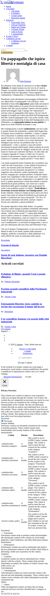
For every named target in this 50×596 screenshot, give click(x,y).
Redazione (8, 312)
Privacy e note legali (27, 349)
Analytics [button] (5, 554)
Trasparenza (27, 353)
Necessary (8, 421)
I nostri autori (16, 16)
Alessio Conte (10, 297)
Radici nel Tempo (18, 27)
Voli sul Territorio (18, 25)
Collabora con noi (13, 39)
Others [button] (3, 582)
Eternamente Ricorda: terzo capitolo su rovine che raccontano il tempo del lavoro (22, 305)
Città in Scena (17, 32)
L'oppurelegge (7, 52)
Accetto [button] (28, 377)
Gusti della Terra (18, 22)
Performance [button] (6, 542)
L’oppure (19, 344)
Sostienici (15, 43)
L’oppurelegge (17, 34)
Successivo (5, 250)
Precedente (5, 240)
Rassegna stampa (18, 18)
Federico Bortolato (12, 282)
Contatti (9, 45)
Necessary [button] (5, 418)
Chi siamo (10, 9)
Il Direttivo (15, 13)
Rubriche (10, 20)
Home (8, 6)
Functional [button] (5, 530)
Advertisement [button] (7, 568)
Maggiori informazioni (13, 377)
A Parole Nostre (17, 29)
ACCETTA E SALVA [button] (10, 594)
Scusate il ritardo (10, 245)
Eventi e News (12, 36)
